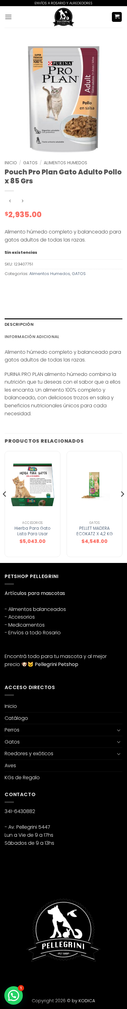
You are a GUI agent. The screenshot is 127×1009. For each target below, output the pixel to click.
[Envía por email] (44, 288)
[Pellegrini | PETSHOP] (63, 17)
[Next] (122, 506)
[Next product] (10, 201)
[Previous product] (22, 201)
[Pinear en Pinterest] (55, 288)
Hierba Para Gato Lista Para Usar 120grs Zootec (32, 534)
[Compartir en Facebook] (21, 288)
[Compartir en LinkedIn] (66, 288)
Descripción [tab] (19, 324)
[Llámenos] (44, 978)
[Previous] (5, 506)
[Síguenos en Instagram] (21, 978)
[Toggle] (118, 730)
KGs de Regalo (22, 777)
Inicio (11, 163)
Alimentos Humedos (65, 163)
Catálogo (16, 718)
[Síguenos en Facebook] (10, 978)
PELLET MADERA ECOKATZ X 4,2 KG (94, 531)
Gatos (12, 741)
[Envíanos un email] (32, 978)
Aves (10, 765)
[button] (8, 16)
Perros (12, 729)
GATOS (30, 163)
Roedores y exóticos (29, 753)
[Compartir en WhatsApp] (10, 288)
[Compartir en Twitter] (32, 288)
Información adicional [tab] (32, 336)
